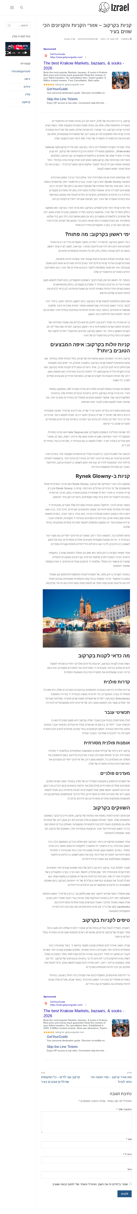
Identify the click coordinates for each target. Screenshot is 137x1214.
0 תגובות (68, 39)
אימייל (127, 1154)
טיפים (27, 86)
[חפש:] (17, 25)
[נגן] (26, 52)
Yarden (125, 39)
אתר (129, 1169)
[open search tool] (21, 7)
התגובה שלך (124, 1109)
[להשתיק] (10, 52)
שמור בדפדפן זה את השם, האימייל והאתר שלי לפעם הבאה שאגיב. (90, 1184)
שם (129, 1139)
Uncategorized (87, 39)
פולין (27, 94)
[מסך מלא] (7, 52)
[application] (17, 49)
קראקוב (26, 102)
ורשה (27, 79)
